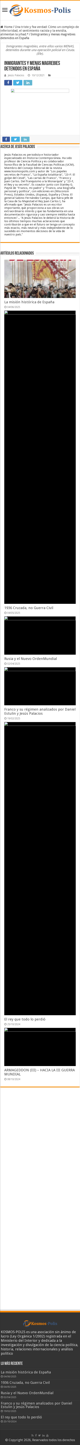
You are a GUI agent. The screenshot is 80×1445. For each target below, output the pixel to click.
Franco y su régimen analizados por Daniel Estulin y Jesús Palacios (40, 711)
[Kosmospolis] (40, 10)
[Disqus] (40, 1148)
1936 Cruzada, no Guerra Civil (28, 608)
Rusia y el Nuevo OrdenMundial (30, 659)
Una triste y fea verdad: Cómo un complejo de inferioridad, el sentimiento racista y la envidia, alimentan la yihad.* (39, 30)
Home (7, 27)
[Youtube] (47, 1435)
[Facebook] (36, 1435)
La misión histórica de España (29, 302)
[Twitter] (39, 1435)
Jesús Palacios (16, 75)
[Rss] (32, 1435)
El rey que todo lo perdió (24, 1019)
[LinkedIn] (43, 1435)
